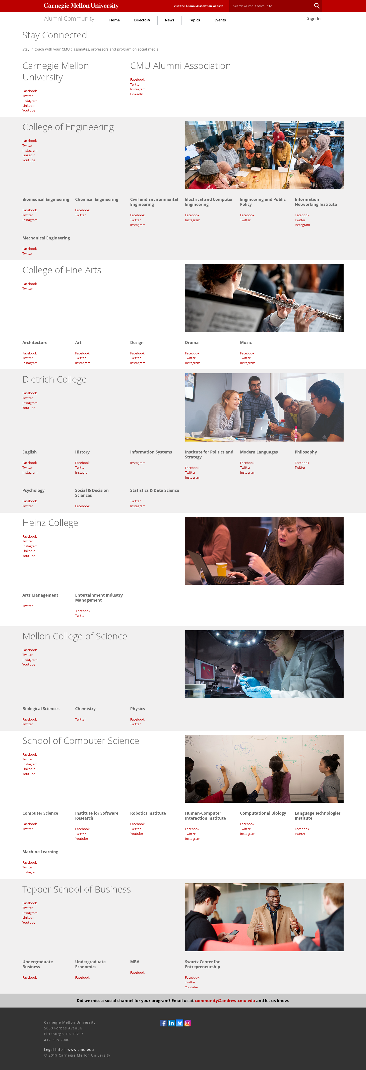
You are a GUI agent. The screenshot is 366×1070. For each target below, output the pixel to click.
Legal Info (53, 1049)
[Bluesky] (179, 1022)
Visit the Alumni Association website (198, 6)
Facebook (29, 91)
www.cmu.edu (80, 1049)
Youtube (28, 110)
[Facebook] (163, 1022)
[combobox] (275, 6)
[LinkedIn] (171, 1022)
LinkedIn (28, 105)
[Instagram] (187, 1022)
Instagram (30, 100)
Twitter (27, 96)
